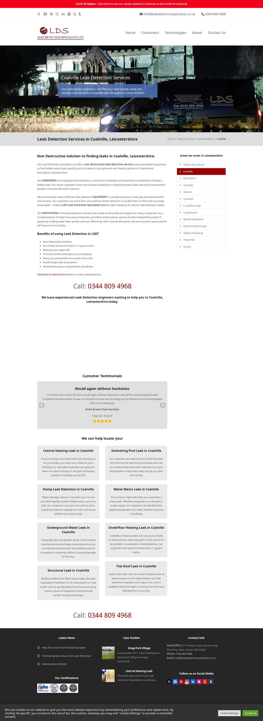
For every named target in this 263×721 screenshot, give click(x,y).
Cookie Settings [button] (229, 713)
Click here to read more (50, 274)
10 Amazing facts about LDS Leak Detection (66, 656)
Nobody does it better (54, 664)
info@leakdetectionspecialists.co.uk (169, 14)
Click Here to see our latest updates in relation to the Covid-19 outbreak (142, 4)
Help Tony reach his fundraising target (63, 647)
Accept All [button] (250, 713)
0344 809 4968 (215, 14)
